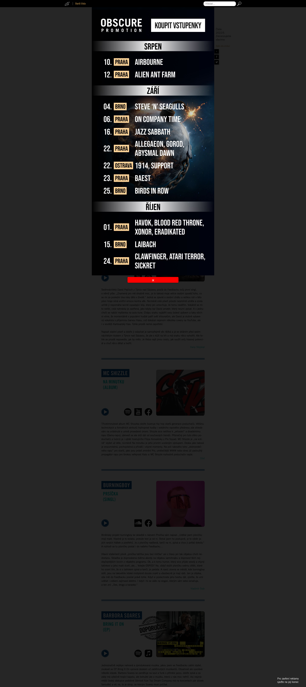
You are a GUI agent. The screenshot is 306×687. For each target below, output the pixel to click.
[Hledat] (238, 3)
